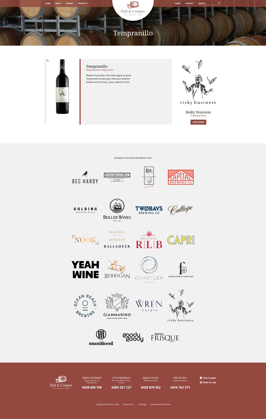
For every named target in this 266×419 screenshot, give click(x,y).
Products (82, 3)
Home (47, 3)
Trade (178, 3)
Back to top (209, 382)
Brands (69, 3)
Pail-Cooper (209, 378)
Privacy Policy (128, 404)
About (58, 3)
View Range (198, 122)
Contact (189, 3)
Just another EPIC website (160, 404)
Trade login (142, 404)
